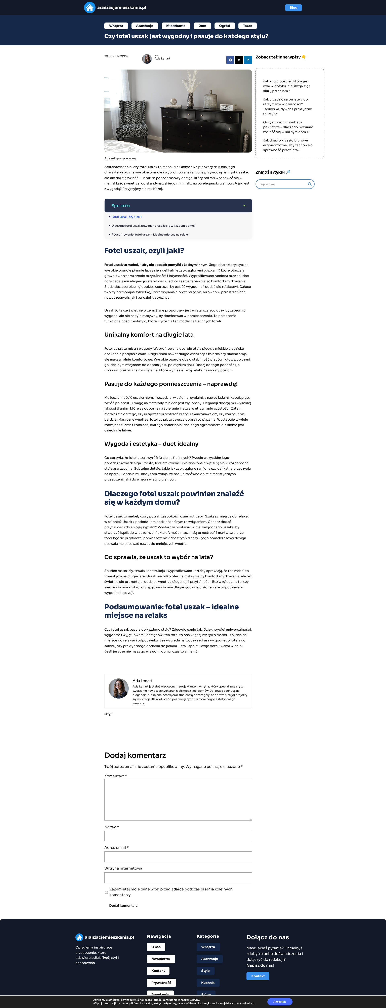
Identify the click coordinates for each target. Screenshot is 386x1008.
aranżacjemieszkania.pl (121, 7)
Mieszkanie (175, 26)
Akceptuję (279, 1002)
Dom (202, 26)
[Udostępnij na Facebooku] (230, 60)
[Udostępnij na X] (239, 60)
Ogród (224, 26)
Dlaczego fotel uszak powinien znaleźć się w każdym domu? (154, 225)
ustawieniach (245, 1003)
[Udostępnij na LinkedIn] (248, 60)
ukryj (107, 714)
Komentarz (115, 776)
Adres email (116, 847)
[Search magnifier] (310, 184)
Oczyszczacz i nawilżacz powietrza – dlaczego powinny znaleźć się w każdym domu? (288, 127)
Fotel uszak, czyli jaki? (127, 217)
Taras (247, 26)
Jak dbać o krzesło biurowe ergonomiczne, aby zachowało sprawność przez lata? (288, 145)
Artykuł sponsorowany (120, 158)
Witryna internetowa (123, 868)
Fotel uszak (113, 348)
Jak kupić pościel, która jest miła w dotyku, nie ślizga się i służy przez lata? (286, 86)
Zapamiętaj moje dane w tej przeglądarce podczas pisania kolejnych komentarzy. (171, 892)
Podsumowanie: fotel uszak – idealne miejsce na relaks (150, 234)
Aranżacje (144, 26)
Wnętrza (116, 26)
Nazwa (111, 827)
